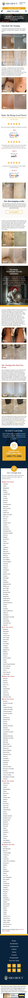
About (14, 952)
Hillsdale (5, 537)
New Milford (6, 559)
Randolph (5, 762)
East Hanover (6, 717)
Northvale (5, 563)
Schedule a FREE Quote (14, 8)
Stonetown (5, 832)
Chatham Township (8, 709)
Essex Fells (6, 639)
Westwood (5, 619)
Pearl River (6, 889)
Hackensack (6, 529)
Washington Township (8, 617)
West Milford (6, 840)
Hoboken (5, 682)
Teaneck (5, 604)
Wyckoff (5, 625)
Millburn (5, 651)
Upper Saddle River (8, 610)
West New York (7, 697)
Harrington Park (7, 531)
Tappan (5, 912)
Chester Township (7, 713)
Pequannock (6, 760)
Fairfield (5, 641)
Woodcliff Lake (7, 623)
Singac (4, 828)
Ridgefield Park (7, 584)
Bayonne (5, 678)
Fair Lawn (5, 516)
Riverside (5, 826)
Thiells (4, 914)
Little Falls (5, 807)
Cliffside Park (6, 494)
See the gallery (14, 212)
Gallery (14, 949)
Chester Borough (7, 711)
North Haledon (6, 809)
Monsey (5, 869)
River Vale (5, 590)
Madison (5, 734)
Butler (4, 705)
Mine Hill (5, 740)
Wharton (5, 779)
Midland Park (6, 553)
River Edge (6, 588)
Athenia (5, 787)
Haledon (5, 799)
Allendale (5, 484)
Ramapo (5, 895)
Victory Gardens (7, 774)
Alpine (4, 486)
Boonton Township (8, 703)
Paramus (5, 576)
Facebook (14, 965)
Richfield (5, 822)
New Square (6, 879)
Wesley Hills (6, 922)
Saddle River (6, 600)
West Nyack (6, 926)
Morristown (6, 748)
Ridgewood (6, 586)
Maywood (5, 551)
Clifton (5, 791)
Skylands (5, 830)
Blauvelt (5, 850)
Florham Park (6, 719)
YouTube (9, 970)
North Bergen (6, 688)
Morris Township (7, 746)
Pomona (5, 893)
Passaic (5, 811)
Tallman (5, 910)
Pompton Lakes (7, 818)
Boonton (5, 701)
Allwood (5, 785)
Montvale (5, 555)
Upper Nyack (6, 918)
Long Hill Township (8, 732)
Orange (5, 662)
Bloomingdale (6, 789)
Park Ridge (6, 578)
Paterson (5, 813)
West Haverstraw (7, 924)
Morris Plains (6, 744)
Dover (4, 715)
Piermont (5, 891)
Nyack (4, 881)
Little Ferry (6, 543)
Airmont (5, 846)
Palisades (5, 887)
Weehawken (6, 695)
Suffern (5, 908)
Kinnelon (5, 727)
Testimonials (14, 958)
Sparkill (5, 902)
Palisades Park (6, 574)
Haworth (5, 535)
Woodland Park (7, 842)
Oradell (5, 572)
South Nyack (6, 899)
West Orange (6, 674)
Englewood (6, 512)
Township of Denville (8, 772)
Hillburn (5, 865)
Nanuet (5, 873)
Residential (14, 944)
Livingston (5, 647)
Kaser (4, 867)
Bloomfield (6, 631)
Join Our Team (14, 961)
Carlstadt (5, 492)
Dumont (5, 502)
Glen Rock (5, 527)
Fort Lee (5, 520)
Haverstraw (6, 863)
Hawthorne (6, 803)
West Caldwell (6, 672)
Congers (5, 857)
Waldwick (5, 612)
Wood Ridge (6, 621)
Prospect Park (6, 820)
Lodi (4, 545)
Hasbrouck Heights (8, 533)
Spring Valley (6, 904)
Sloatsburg (5, 897)
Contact (14, 955)
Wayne (5, 838)
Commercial (14, 946)
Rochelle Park (6, 592)
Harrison (5, 680)
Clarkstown (6, 855)
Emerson (5, 510)
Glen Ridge (6, 643)
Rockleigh (5, 594)
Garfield (5, 525)
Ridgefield (5, 582)
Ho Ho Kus (6, 539)
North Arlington (7, 561)
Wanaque (5, 836)
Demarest (5, 500)
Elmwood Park (6, 508)
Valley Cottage (6, 920)
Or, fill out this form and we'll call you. (14, 458)
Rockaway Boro (7, 766)
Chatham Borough (7, 707)
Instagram (9, 965)
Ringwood (5, 824)
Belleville (5, 629)
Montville (5, 742)
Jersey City (6, 684)
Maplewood (6, 649)
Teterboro (5, 608)
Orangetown (6, 885)
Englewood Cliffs (7, 514)
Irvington (5, 645)
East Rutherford (7, 504)
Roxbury (5, 770)
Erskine (5, 795)
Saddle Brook (6, 598)
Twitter (19, 965)
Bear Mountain (6, 848)
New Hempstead (7, 877)
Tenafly (5, 606)
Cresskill (5, 498)
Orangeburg (6, 883)
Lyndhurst (5, 547)
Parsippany (6, 758)
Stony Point (6, 906)
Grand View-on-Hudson (9, 861)
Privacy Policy (17, 988)
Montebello (6, 871)
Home (14, 941)
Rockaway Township (8, 768)
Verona (5, 670)
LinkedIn (14, 970)
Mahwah (5, 549)
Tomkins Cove (6, 916)
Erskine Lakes (6, 797)
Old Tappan (6, 570)
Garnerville (6, 859)
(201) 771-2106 (13, 11)
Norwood (5, 565)
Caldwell (5, 633)
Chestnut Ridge (7, 852)
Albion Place (6, 783)
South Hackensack (7, 602)
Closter (5, 496)
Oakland (5, 567)
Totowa (5, 834)
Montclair (5, 654)
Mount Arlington (7, 750)
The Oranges (6, 668)
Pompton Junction (7, 816)
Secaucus (5, 690)
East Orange (6, 637)
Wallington (5, 615)
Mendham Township (8, 738)
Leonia (5, 541)
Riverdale (5, 764)
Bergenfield (6, 488)
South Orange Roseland (9, 664)
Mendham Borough (8, 736)
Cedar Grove (6, 635)
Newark (5, 656)
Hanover (5, 721)
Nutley (4, 660)
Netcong (5, 756)
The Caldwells (6, 666)
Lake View (6, 805)
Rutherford (5, 596)
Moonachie (6, 557)
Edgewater (5, 506)
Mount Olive (6, 752)
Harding (5, 723)
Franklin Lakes (6, 522)
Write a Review (2, 11)
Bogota (5, 490)
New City (5, 875)
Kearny (5, 686)
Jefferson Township (8, 725)
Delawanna (6, 793)
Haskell (5, 801)
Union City (6, 693)
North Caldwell (7, 658)
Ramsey (5, 580)
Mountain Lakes (7, 754)
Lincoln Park (6, 729)
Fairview (5, 518)
